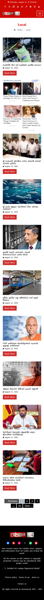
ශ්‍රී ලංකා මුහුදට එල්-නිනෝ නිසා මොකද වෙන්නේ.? (20, 208)
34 (19, 505)
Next (27, 505)
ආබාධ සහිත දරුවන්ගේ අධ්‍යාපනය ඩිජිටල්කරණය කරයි (18, 479)
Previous (12, 501)
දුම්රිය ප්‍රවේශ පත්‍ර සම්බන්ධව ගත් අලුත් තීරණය (20, 299)
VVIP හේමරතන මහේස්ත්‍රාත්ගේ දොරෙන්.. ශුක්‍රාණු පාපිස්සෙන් (21, 344)
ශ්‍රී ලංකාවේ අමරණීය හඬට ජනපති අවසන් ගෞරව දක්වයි (22, 162)
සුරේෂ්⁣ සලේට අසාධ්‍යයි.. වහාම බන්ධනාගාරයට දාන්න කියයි (16, 253)
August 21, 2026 (11, 392)
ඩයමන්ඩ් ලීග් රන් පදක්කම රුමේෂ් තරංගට (22, 65)
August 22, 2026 (11, 68)
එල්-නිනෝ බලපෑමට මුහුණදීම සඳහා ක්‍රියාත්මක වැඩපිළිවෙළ (19, 433)
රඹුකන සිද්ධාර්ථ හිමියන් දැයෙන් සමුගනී (20, 389)
